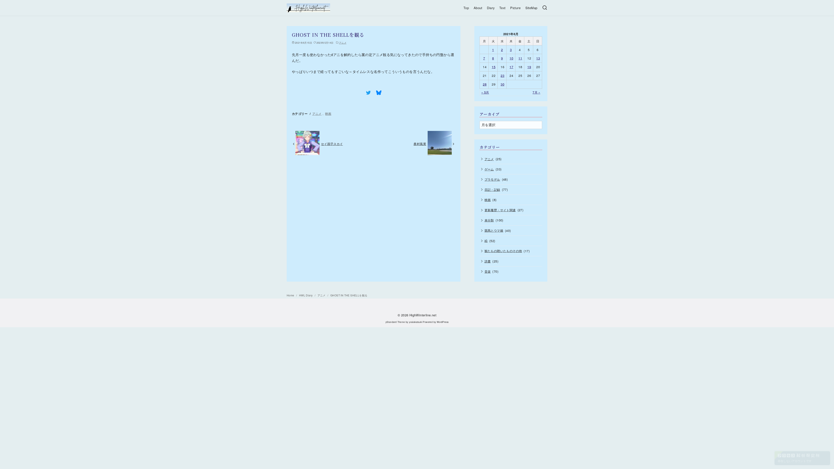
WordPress (443, 322)
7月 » (536, 92)
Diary (491, 7)
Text (502, 7)
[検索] (544, 7)
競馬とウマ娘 (494, 230)
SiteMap (531, 7)
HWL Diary (306, 295)
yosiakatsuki (415, 322)
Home (291, 295)
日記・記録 (492, 189)
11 (520, 58)
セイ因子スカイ (332, 143)
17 (511, 66)
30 (502, 84)
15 (493, 66)
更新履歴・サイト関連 (500, 210)
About (478, 7)
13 (538, 58)
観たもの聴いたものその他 (503, 250)
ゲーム (489, 169)
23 (502, 75)
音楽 (488, 271)
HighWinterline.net (422, 315)
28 (484, 84)
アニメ (342, 42)
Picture (515, 7)
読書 (488, 261)
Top (466, 7)
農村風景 (420, 143)
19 (529, 66)
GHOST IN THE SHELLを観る (348, 295)
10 (511, 58)
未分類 (489, 220)
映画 (328, 113)
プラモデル (492, 179)
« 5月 (485, 92)
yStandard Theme (395, 322)
